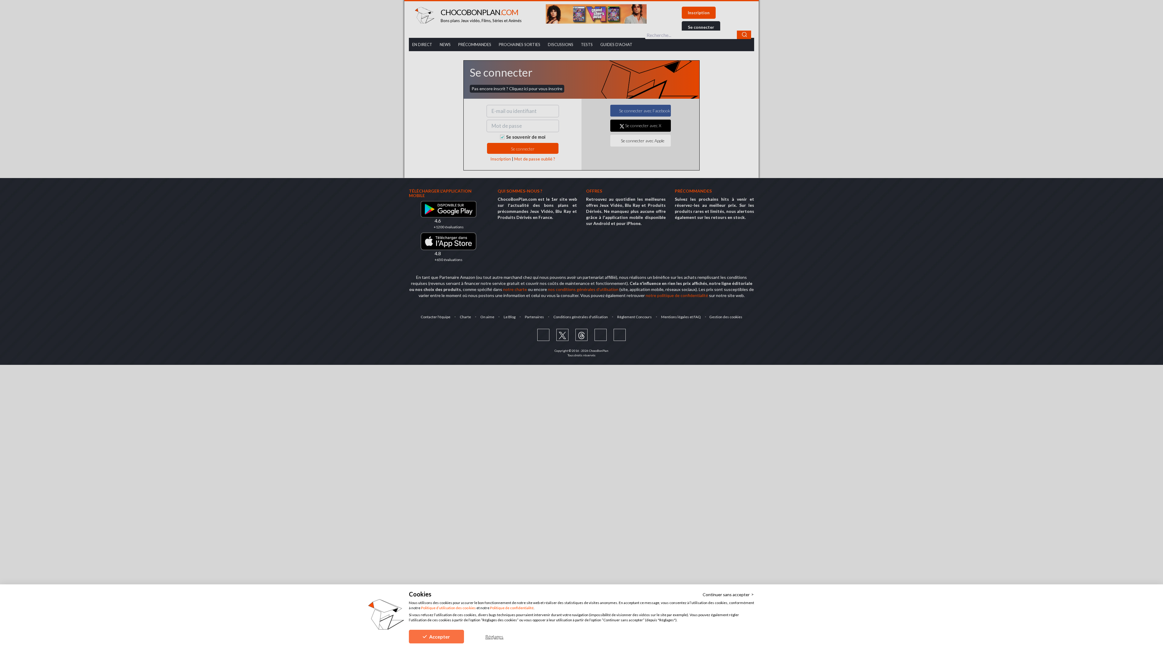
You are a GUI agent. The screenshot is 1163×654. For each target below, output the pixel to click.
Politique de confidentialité (512, 608)
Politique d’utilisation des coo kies (448, 608)
